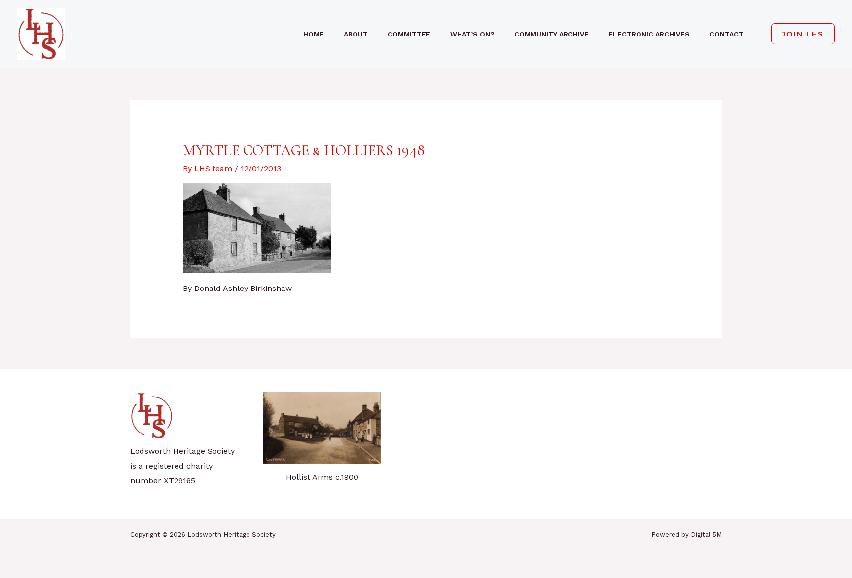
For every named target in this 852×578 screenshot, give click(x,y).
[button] (799, 33)
